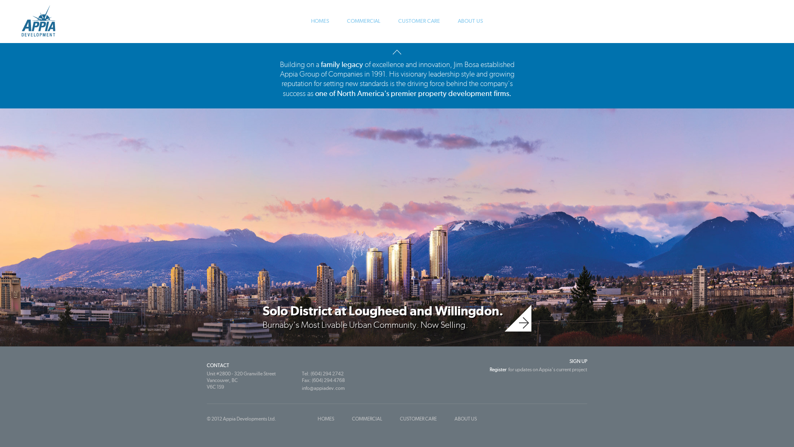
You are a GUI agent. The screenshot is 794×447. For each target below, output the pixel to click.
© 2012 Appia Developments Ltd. (241, 419)
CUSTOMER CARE (419, 21)
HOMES (320, 21)
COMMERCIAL (363, 21)
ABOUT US (470, 21)
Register (498, 369)
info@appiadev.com (323, 388)
